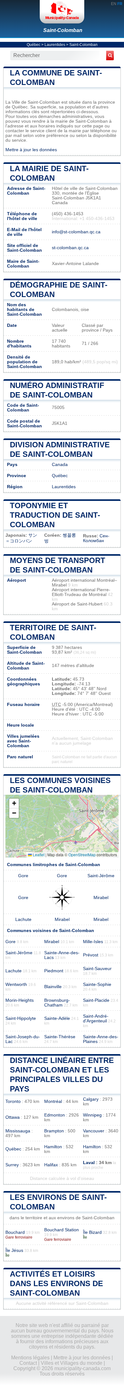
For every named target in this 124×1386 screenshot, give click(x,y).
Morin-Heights (19, 1000)
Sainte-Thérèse (59, 1036)
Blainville (53, 986)
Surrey (12, 1165)
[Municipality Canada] (62, 11)
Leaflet (38, 854)
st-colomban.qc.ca (70, 247)
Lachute (23, 919)
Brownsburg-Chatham (57, 1002)
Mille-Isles (93, 941)
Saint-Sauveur (97, 968)
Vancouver (93, 1131)
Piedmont (53, 970)
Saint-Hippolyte (20, 1018)
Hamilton (53, 1146)
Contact (28, 1363)
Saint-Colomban (62, 30)
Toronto (13, 1101)
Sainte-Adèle (57, 1018)
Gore (23, 875)
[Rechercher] (110, 55)
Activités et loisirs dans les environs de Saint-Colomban (56, 1283)
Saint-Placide (96, 1000)
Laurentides (55, 44)
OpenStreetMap (82, 854)
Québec (33, 44)
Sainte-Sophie (97, 984)
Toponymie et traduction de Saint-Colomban (55, 515)
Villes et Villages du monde (71, 1363)
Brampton (54, 1131)
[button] (14, 803)
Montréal (53, 1101)
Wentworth (16, 984)
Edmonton (54, 1115)
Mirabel (100, 897)
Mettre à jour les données (31, 149)
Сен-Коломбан (96, 538)
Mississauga (17, 1131)
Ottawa (12, 1117)
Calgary (91, 1099)
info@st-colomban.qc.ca (76, 232)
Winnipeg (92, 1115)
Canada (60, 464)
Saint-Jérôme (100, 875)
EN (113, 4)
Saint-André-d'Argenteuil (95, 1018)
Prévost (90, 955)
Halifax (51, 1165)
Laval (89, 1162)
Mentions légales (30, 1357)
